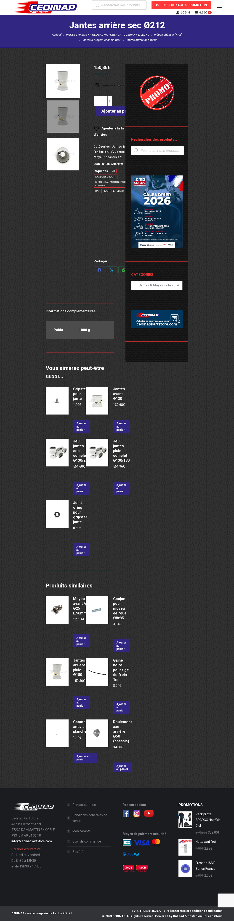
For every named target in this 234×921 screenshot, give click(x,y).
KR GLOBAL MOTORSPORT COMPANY (111, 184)
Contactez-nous (84, 805)
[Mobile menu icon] (219, 7)
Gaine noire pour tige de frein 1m (121, 670)
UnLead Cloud (212, 916)
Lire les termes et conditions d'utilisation (193, 911)
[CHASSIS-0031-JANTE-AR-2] (63, 155)
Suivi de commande (86, 841)
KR (113, 171)
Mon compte (81, 831)
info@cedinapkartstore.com (31, 841)
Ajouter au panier (117, 111)
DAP (97, 191)
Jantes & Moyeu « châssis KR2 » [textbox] (157, 285)
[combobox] (157, 285)
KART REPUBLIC (114, 191)
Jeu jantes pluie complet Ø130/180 (121, 451)
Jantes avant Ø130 (119, 394)
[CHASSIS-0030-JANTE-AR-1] (63, 117)
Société (77, 852)
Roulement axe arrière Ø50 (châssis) (122, 731)
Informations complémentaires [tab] (71, 311)
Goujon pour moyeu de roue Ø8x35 (120, 608)
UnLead (178, 916)
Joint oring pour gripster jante (80, 512)
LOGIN (185, 12)
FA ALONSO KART (105, 176)
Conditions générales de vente (89, 818)
